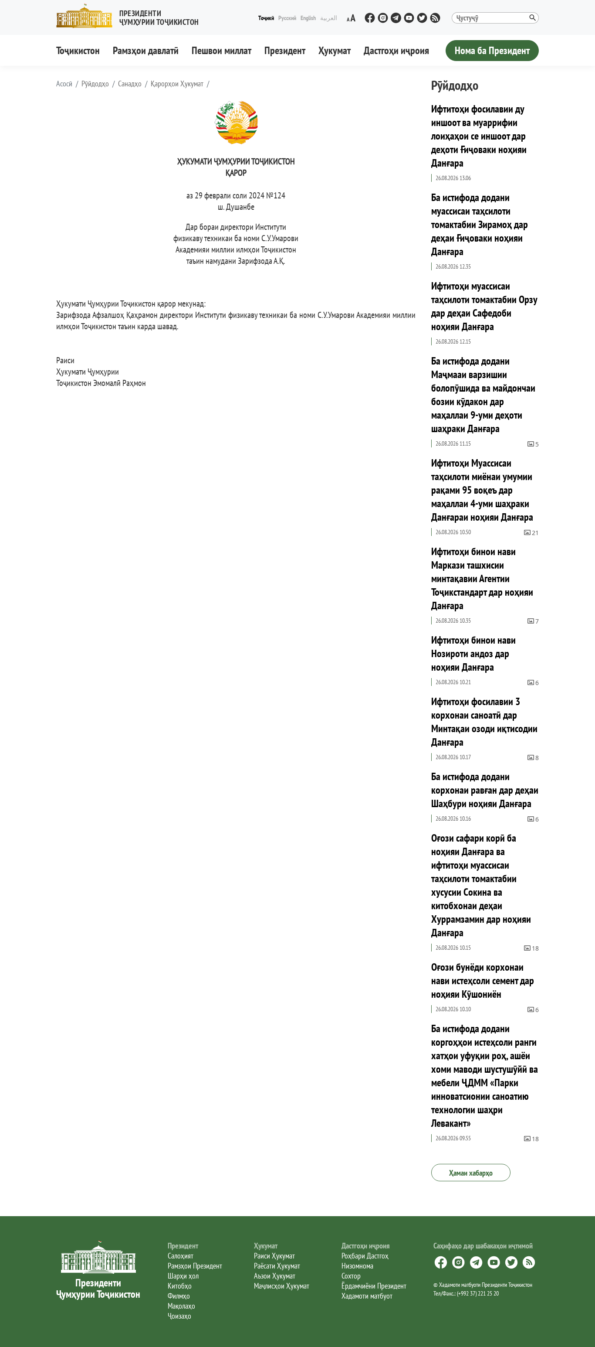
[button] (131, 15)
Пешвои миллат (221, 50)
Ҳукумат (334, 50)
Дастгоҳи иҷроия (396, 50)
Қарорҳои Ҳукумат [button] (177, 84)
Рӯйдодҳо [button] (95, 84)
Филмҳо (179, 1296)
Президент (284, 50)
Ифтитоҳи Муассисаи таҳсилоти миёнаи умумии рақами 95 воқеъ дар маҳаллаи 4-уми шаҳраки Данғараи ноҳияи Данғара (482, 490)
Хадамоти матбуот (366, 1296)
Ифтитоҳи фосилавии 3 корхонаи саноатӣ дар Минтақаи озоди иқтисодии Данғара (484, 722)
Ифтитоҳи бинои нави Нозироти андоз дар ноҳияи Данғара (473, 653)
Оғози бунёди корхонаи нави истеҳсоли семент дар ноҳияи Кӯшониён (482, 980)
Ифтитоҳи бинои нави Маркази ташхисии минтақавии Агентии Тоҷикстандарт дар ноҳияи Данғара (482, 578)
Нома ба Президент (492, 50)
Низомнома (357, 1266)
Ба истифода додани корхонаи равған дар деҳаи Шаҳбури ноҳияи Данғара (484, 790)
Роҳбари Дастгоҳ (365, 1256)
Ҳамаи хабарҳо (471, 1173)
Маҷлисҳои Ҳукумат (281, 1286)
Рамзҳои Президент (195, 1266)
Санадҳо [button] (130, 84)
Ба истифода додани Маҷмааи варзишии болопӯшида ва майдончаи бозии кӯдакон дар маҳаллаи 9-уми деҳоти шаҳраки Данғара (483, 394)
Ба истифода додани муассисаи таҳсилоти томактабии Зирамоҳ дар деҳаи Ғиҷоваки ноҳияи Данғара (479, 224)
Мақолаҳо (181, 1306)
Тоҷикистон (78, 50)
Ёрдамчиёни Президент (373, 1286)
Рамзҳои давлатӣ (146, 50)
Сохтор (351, 1276)
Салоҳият (180, 1256)
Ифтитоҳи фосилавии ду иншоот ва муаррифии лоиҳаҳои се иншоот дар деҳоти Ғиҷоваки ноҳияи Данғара (479, 136)
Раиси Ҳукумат (274, 1256)
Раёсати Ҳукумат (277, 1266)
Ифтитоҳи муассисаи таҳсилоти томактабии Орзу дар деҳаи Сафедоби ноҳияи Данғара (484, 306)
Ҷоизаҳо (179, 1316)
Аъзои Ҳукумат (274, 1276)
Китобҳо (180, 1286)
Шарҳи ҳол (183, 1276)
